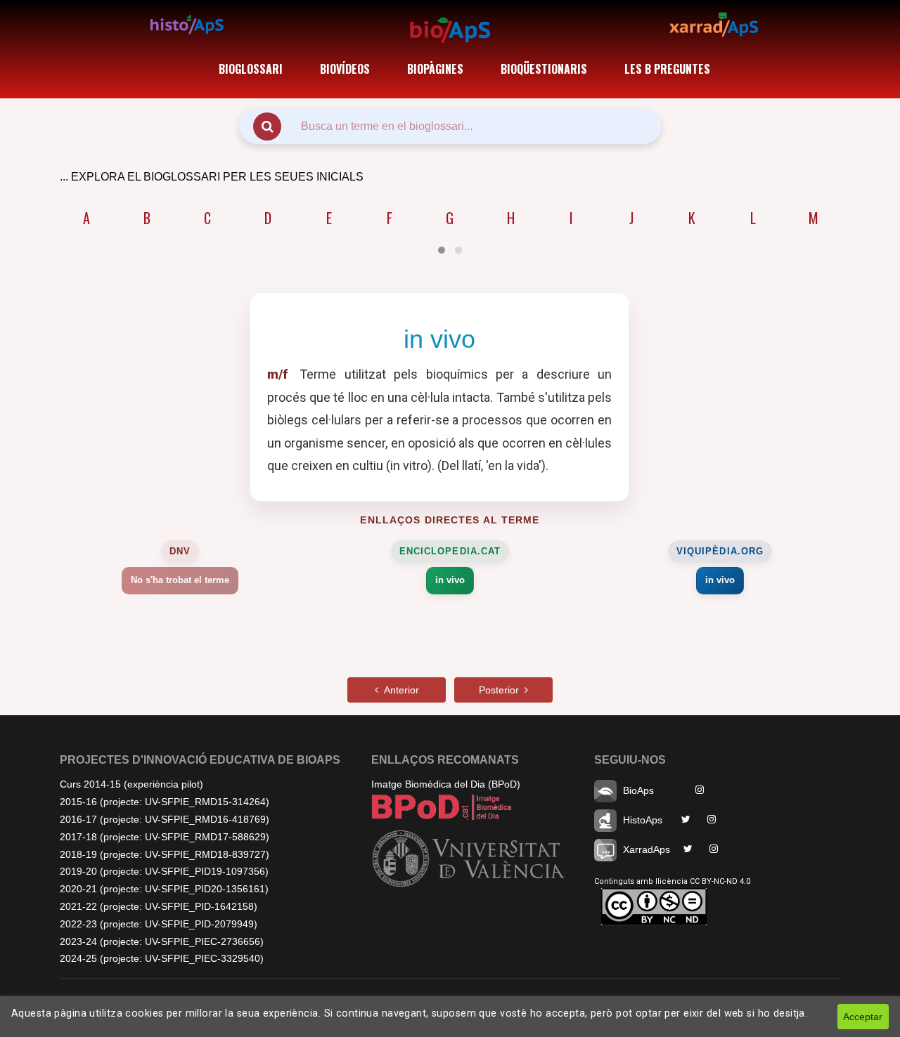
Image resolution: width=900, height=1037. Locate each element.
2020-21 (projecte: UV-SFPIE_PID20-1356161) (164, 888)
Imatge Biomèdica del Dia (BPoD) (445, 784)
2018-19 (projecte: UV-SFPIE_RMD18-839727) (164, 854)
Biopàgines (435, 68)
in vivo (450, 580)
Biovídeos (345, 68)
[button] (441, 250)
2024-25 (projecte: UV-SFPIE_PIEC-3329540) (162, 958)
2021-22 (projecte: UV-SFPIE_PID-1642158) (158, 906)
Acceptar (862, 1016)
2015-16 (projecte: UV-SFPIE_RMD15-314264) (164, 801)
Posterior (502, 690)
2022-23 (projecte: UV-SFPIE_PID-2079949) (158, 924)
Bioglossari (251, 68)
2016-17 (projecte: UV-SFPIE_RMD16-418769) (164, 819)
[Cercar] (267, 126)
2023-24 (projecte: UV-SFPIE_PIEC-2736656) (162, 941)
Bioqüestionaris (544, 68)
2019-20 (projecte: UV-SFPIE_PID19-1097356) (164, 871)
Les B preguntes (667, 68)
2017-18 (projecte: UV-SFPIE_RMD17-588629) (164, 836)
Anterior (398, 690)
